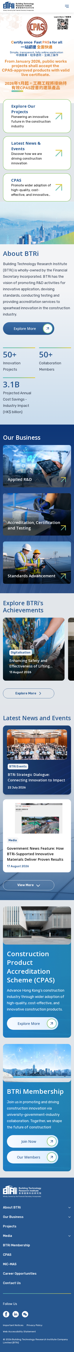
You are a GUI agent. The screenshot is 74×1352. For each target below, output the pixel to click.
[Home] (6, 1314)
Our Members (28, 1157)
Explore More (25, 328)
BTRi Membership (16, 1245)
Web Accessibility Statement (19, 1331)
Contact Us (12, 1283)
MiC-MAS (10, 1264)
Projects (9, 1226)
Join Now (28, 1141)
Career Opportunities (20, 1273)
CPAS (7, 1255)
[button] (6, 91)
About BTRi (12, 1207)
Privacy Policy (34, 1325)
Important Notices (13, 1325)
